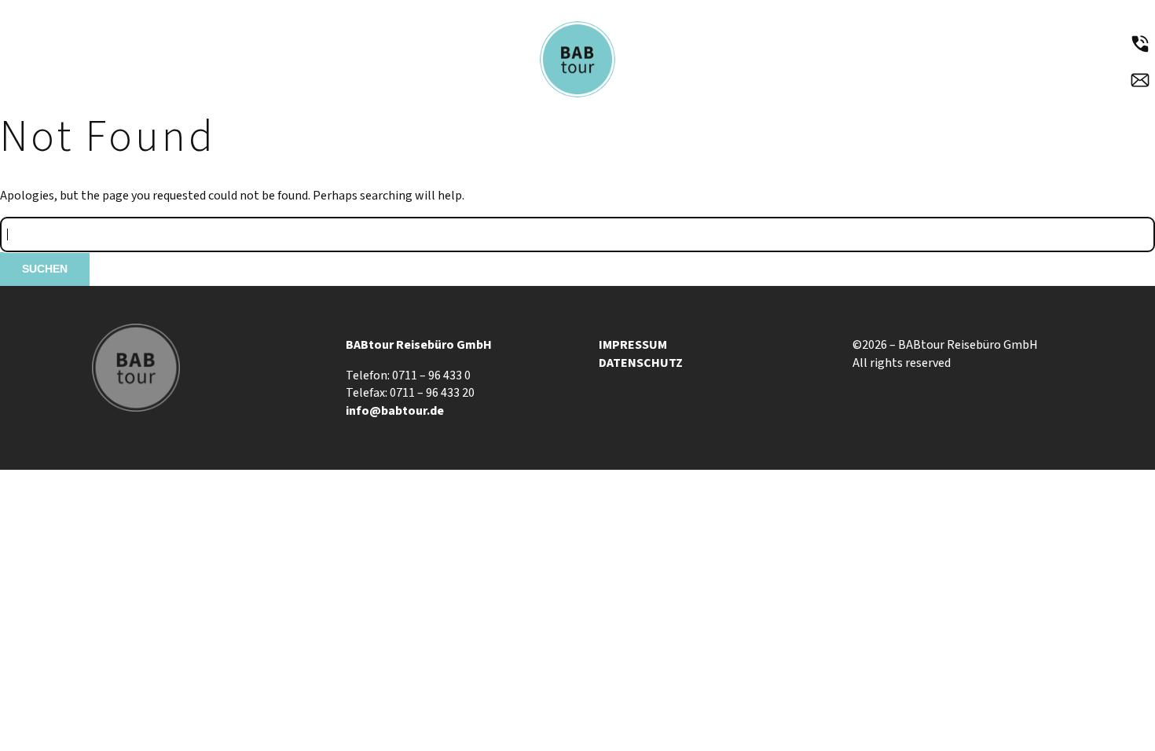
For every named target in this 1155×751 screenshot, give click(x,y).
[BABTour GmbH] (577, 95)
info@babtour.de (395, 410)
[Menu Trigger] (79, 46)
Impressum (633, 345)
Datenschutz (641, 363)
